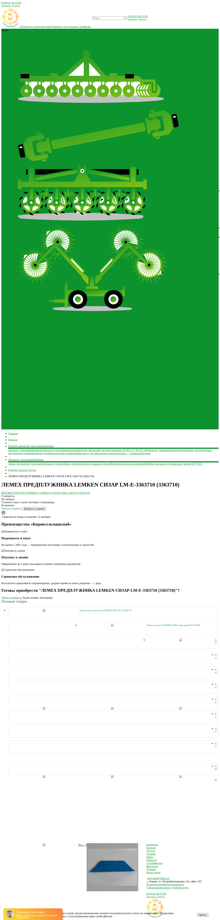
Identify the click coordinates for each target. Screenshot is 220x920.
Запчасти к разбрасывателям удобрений (78, 424)
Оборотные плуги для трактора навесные (42, 387)
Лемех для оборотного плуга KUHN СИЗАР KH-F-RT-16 (216, 686)
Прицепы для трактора (139, 45)
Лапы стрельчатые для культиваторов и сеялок (35, 463)
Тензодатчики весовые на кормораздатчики (140, 39)
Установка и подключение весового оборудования (207, 207)
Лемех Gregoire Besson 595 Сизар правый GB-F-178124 (216, 745)
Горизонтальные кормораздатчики (102, 368)
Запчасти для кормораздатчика (145, 421)
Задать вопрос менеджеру (38, 597)
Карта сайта (153, 872)
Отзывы (6, 229)
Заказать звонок (10, 5)
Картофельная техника (58, 39)
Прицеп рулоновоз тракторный (126, 396)
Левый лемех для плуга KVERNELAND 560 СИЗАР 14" (105, 610)
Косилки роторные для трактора (89, 42)
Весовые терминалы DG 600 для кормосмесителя (94, 331)
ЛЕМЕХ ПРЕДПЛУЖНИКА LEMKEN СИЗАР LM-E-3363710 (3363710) (216, 768)
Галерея (6, 232)
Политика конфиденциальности (165, 884)
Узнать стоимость (12, 508)
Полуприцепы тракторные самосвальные (42, 396)
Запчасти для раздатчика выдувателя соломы (186, 186)
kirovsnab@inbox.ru (158, 878)
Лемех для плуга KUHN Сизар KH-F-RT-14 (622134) (216, 715)
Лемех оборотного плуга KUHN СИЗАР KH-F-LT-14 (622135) (216, 730)
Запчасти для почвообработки (35, 427)
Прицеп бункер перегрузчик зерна (87, 396)
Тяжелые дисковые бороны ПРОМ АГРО (130, 108)
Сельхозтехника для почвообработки (104, 45)
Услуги (150, 850)
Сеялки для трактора (69, 45)
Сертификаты (10, 222)
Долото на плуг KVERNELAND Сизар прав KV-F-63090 (173, 625)
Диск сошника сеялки (97, 463)
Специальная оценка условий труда (167, 887)
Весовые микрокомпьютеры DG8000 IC (41, 331)
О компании (9, 219)
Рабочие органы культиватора (127, 463)
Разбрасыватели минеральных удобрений (42, 406)
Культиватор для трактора (124, 42)
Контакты (152, 866)
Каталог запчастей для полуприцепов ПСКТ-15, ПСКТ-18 (137, 424)
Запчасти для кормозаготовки (108, 421)
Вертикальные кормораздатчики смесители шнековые (49, 368)
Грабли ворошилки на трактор (35, 313)
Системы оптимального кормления (93, 39)
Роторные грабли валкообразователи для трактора (47, 316)
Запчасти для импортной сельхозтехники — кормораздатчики (54, 421)
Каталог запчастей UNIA (187, 463)
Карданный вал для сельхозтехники (87, 36)
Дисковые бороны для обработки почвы (41, 36)
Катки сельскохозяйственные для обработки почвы (48, 347)
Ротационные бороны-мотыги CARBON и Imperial (138, 36)
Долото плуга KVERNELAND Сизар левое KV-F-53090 (216, 641)
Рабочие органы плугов (159, 463)
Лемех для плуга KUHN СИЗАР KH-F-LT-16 (216, 700)
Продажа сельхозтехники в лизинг (209, 227)
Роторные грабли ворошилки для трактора (102, 316)
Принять (203, 915)
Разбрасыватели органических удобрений (72, 48)
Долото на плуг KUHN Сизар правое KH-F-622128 (216, 656)
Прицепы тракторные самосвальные (49, 399)
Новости (7, 225)
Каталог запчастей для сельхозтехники (120, 48)
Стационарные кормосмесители (69, 372)
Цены (149, 857)
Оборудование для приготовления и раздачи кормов (48, 365)
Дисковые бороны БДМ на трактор (84, 108)
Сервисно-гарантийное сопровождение (208, 218)
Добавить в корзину (34, 508)
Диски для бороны (74, 463)
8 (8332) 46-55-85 (11, 2)
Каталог (151, 847)
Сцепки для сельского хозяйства (86, 387)
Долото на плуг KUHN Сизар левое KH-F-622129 (216, 671)
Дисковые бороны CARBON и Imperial (41, 108)
